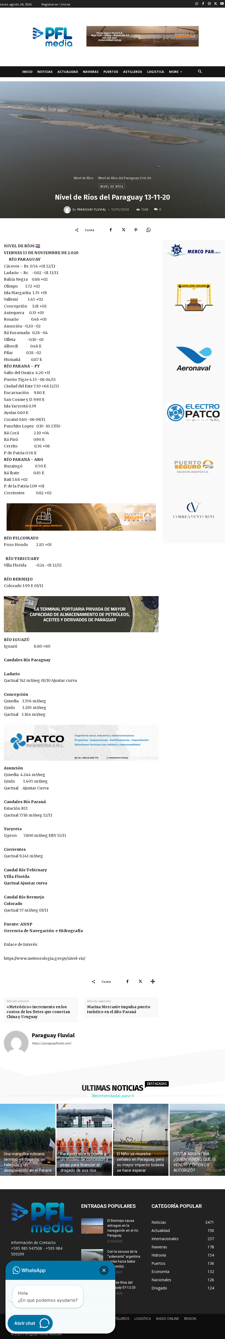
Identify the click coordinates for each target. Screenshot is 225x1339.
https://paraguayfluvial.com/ (52, 1043)
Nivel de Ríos (83, 178)
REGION (190, 1318)
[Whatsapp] (197, 4)
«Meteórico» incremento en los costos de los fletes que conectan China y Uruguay (38, 1012)
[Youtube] (222, 4)
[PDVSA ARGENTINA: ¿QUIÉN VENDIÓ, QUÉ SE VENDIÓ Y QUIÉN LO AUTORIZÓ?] (197, 1140)
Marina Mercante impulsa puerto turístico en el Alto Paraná (118, 1009)
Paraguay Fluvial (91, 209)
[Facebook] (203, 4)
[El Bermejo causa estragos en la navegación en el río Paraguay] (92, 1226)
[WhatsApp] (148, 229)
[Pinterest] (135, 229)
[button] (200, 71)
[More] (153, 981)
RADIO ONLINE (167, 1318)
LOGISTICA (142, 1318)
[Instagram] (209, 4)
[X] (123, 229)
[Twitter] (215, 4)
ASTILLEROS (120, 1318)
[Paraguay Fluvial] (68, 209)
